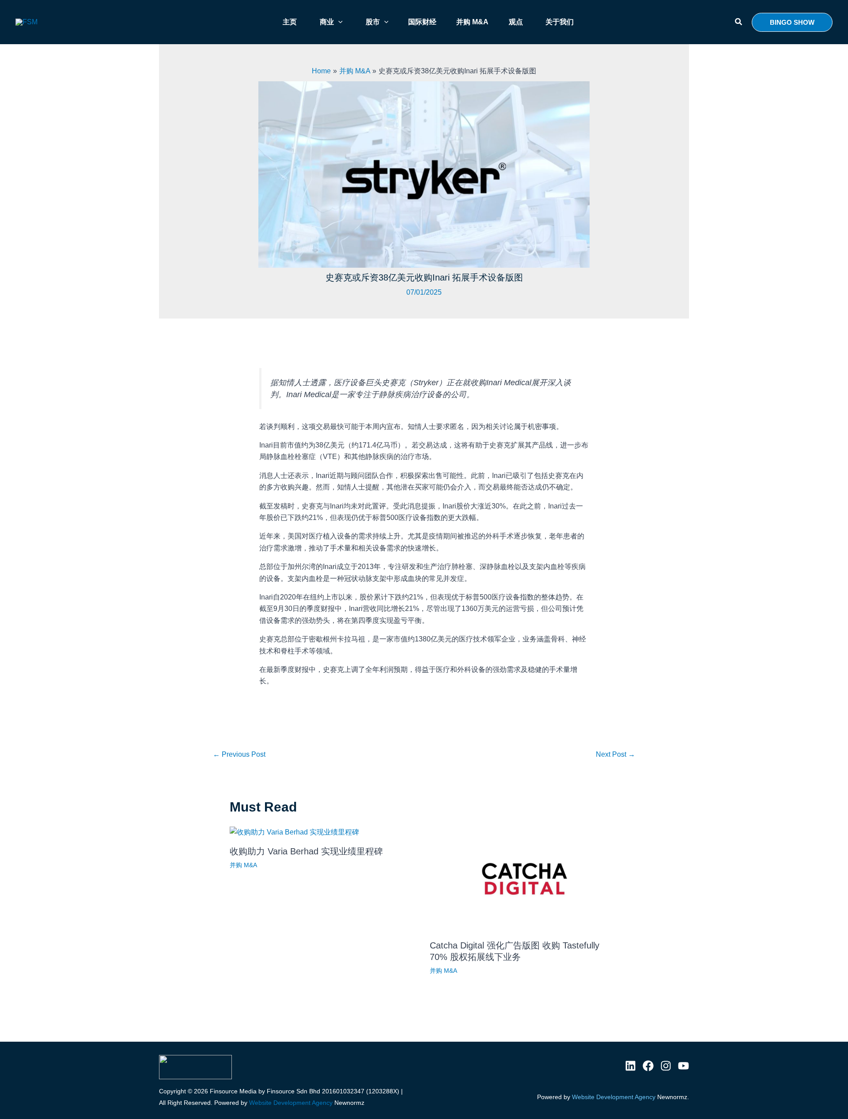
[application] (338, 22)
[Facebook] (648, 1065)
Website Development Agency (291, 1102)
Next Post (615, 754)
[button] (739, 22)
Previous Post (239, 754)
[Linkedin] (630, 1065)
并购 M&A (243, 865)
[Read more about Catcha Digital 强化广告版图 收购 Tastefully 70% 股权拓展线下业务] (524, 879)
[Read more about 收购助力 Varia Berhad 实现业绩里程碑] (294, 832)
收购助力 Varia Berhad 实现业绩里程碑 (306, 851)
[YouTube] (683, 1065)
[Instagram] (665, 1065)
